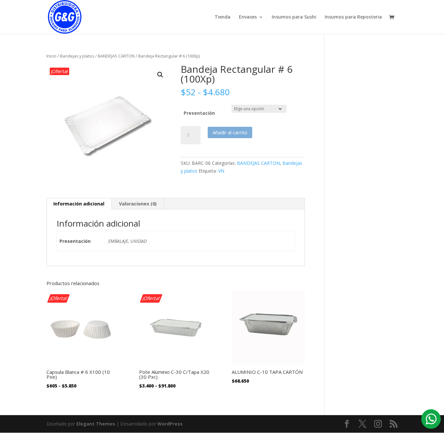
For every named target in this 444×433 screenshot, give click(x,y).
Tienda (222, 17)
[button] (160, 75)
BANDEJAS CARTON (116, 56)
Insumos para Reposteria (353, 17)
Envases (248, 17)
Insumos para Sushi (294, 17)
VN (221, 171)
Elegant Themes (95, 424)
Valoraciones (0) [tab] (138, 204)
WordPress (170, 424)
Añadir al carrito (230, 132)
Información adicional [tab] (78, 204)
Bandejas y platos (77, 56)
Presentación (199, 113)
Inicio (51, 56)
